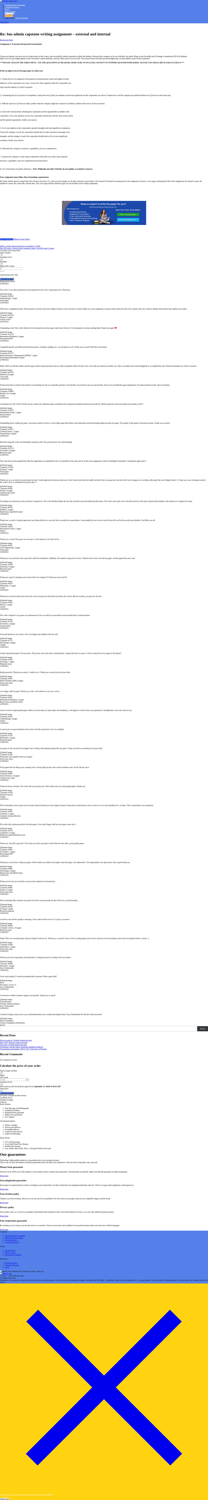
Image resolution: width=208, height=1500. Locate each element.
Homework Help (6, 40)
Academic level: (6, 1082)
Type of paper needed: (8, 1071)
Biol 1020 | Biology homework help (13, 1043)
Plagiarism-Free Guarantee (15, 5)
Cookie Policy (10, 1250)
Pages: (2, 1075)
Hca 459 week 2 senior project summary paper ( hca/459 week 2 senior (27, 248)
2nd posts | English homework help (13, 1045)
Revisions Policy (11, 1240)
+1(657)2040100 (21, 18)
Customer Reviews (12, 7)
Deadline (3, 262)
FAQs (7, 9)
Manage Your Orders (22, 239)
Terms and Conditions (13, 1255)
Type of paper (5, 253)
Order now (9, 16)
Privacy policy (10, 1253)
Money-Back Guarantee (14, 1238)
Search (2, 1025)
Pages (2, 266)
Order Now (4, 22)
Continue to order (6, 239)
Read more (4, 1176)
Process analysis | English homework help (16, 1040)
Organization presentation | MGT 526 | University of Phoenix (23, 1049)
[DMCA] (6, 1274)
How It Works (10, 12)
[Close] (104, 1491)
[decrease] (3, 271)
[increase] (1, 271)
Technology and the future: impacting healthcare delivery (21, 1047)
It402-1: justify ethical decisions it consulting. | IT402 (20, 246)
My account (9, 14)
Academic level (6, 257)
